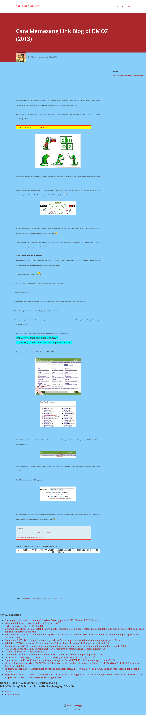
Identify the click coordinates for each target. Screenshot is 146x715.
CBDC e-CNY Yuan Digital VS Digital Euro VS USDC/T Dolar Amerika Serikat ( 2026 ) (50, 657)
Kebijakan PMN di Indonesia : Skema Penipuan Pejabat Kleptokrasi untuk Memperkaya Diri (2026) (57, 643)
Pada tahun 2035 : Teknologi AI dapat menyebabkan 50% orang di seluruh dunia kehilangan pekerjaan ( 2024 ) (63, 640)
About (8, 691)
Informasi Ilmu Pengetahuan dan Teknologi (128, 75)
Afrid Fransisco (27, 6)
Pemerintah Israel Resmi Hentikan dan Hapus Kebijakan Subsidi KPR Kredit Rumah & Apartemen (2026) (60, 660)
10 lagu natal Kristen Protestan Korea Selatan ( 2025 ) (33, 623)
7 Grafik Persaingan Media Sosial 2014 (30, 537)
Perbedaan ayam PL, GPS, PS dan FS (24, 625)
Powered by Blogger (74, 706)
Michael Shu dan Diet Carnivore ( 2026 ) (26, 651)
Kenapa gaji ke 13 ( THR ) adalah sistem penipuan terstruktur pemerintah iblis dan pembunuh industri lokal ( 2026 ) (66, 645)
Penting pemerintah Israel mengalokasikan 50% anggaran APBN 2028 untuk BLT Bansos (51, 620)
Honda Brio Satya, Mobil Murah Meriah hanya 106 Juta (35, 533)
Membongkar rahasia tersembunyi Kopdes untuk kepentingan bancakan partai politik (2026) (54, 654)
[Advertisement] (59, 80)
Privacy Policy (12, 694)
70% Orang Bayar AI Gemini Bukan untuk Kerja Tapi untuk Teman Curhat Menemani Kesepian (55, 648)
